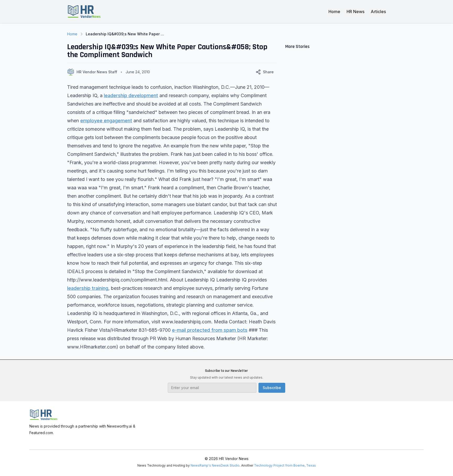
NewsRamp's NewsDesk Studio (215, 465)
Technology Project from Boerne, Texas (285, 465)
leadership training (87, 288)
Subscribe (272, 387)
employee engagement (106, 120)
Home (334, 11)
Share (268, 72)
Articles (378, 11)
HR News (355, 11)
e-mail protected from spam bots (209, 330)
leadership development (131, 95)
